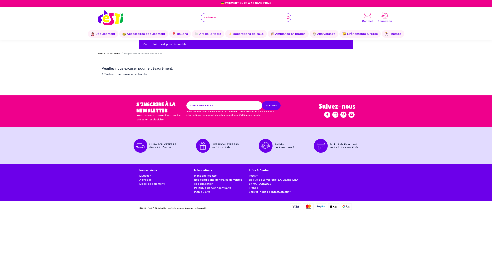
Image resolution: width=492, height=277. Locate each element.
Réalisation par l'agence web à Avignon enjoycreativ (181, 208)
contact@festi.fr (280, 191)
